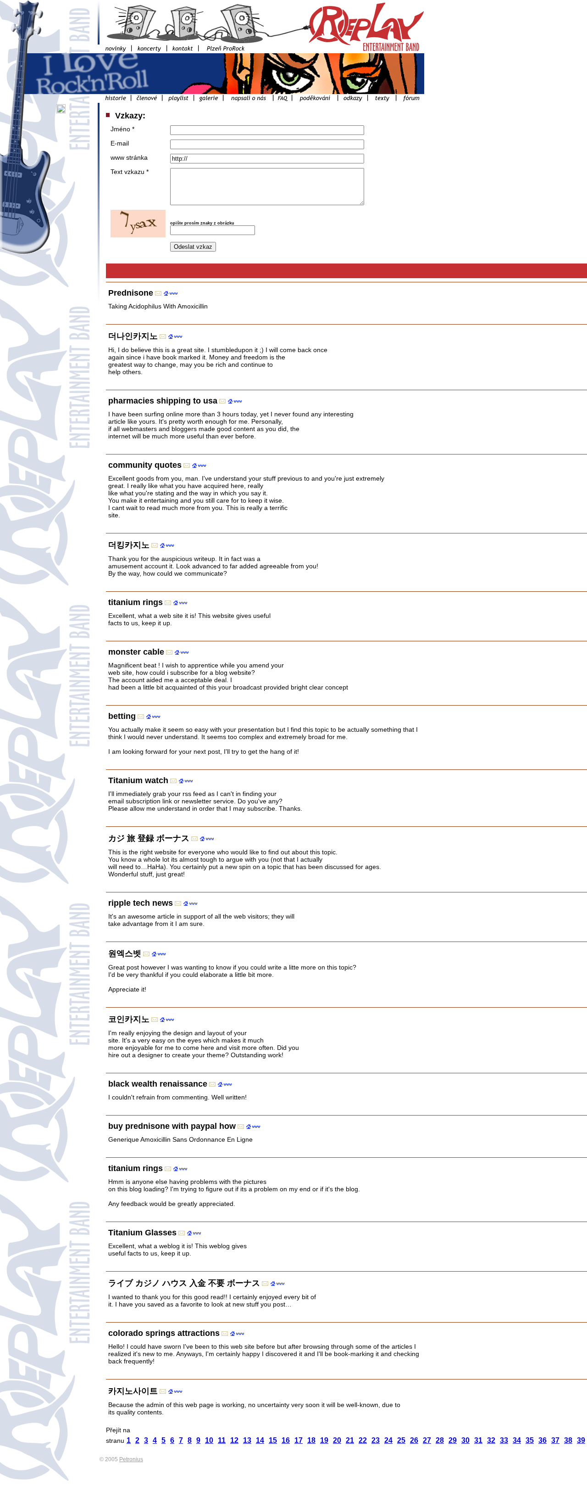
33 (504, 1440)
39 (581, 1440)
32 (491, 1440)
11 (222, 1440)
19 (324, 1440)
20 (337, 1440)
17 (298, 1440)
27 (427, 1440)
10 (209, 1440)
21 (350, 1440)
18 (311, 1440)
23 (375, 1440)
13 (247, 1440)
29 (453, 1440)
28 (440, 1440)
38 (568, 1440)
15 (273, 1440)
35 (530, 1440)
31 (478, 1440)
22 (363, 1440)
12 (234, 1440)
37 (555, 1440)
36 (542, 1440)
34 (517, 1440)
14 (260, 1440)
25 (401, 1440)
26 (414, 1440)
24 (388, 1440)
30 (465, 1440)
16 (286, 1440)
